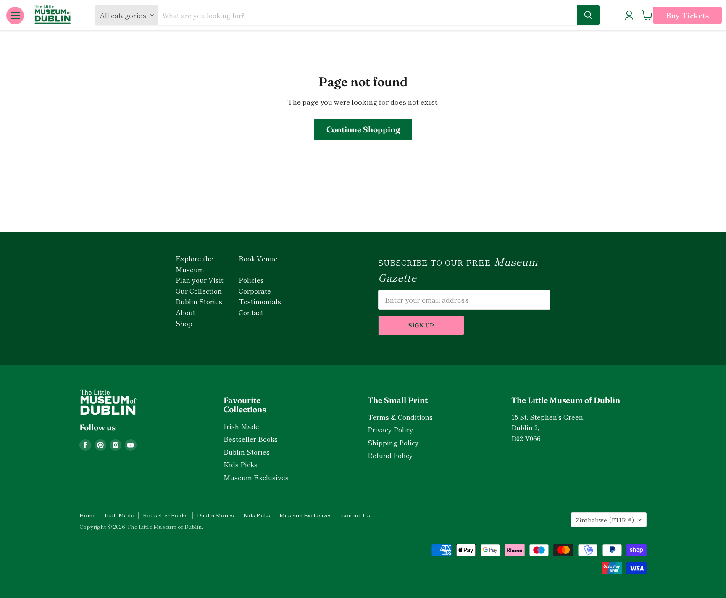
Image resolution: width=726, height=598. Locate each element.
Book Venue (258, 258)
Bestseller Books (251, 439)
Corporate (255, 291)
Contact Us (355, 515)
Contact (251, 312)
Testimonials (260, 301)
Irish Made (241, 426)
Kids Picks (241, 464)
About (185, 312)
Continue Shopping (363, 129)
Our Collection (199, 291)
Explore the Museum (194, 263)
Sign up (421, 325)
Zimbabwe (605, 519)
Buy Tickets (687, 15)
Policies (251, 280)
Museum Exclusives (256, 477)
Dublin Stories (199, 301)
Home (87, 515)
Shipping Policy (393, 443)
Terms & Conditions (400, 417)
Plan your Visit (200, 280)
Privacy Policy (390, 430)
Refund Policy (390, 455)
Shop (184, 323)
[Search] (588, 15)
